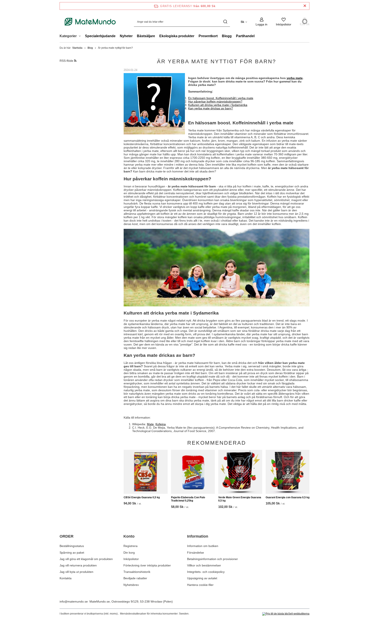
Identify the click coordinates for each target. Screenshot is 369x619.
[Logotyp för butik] (90, 21)
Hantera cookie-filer (200, 585)
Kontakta (66, 578)
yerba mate (295, 78)
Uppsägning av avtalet (202, 578)
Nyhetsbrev (131, 585)
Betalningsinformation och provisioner (212, 559)
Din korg (129, 552)
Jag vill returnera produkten (78, 565)
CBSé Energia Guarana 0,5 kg (142, 497)
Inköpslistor (131, 559)
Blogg (227, 36)
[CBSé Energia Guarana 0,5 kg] (146, 472)
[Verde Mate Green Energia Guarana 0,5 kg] (240, 472)
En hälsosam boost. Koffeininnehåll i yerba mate (220, 98)
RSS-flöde (67, 60)
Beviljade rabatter (135, 578)
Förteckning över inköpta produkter (147, 565)
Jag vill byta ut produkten (76, 571)
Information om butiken (202, 546)
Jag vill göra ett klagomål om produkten (86, 559)
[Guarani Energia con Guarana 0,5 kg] (288, 472)
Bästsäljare (146, 36)
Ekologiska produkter (176, 36)
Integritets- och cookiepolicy (206, 571)
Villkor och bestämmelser (204, 565)
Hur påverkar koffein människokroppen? (215, 101)
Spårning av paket (72, 552)
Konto (129, 536)
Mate (150, 424)
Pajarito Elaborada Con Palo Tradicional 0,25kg (188, 499)
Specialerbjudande (100, 36)
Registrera (130, 546)
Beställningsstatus (72, 546)
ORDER (66, 536)
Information (197, 536)
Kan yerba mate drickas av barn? (210, 108)
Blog (90, 47)
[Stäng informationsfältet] (305, 5)
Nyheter (126, 36)
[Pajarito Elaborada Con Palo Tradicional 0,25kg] (193, 472)
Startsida (77, 47)
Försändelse (195, 552)
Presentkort (208, 36)
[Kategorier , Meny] (81, 36)
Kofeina (160, 424)
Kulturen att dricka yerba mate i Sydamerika (217, 105)
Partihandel (245, 36)
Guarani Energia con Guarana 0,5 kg (287, 497)
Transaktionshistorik (136, 571)
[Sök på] (225, 21)
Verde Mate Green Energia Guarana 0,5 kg (239, 499)
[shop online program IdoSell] (285, 614)
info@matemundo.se (74, 601)
